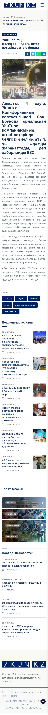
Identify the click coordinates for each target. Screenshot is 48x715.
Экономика (19, 17)
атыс (6, 305)
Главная (6, 17)
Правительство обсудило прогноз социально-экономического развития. (12, 414)
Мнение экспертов (11, 579)
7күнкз (21, 298)
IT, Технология (9, 559)
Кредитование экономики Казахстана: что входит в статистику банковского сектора (15, 368)
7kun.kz (8, 298)
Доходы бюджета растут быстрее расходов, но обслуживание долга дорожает (14, 440)
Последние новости (17, 553)
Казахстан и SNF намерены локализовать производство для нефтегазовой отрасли (15, 342)
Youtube (34, 298)
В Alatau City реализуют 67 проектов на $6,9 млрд (16, 391)
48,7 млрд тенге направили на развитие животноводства (15, 463)
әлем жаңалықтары (25, 305)
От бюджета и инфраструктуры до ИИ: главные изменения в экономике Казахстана (23, 606)
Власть (5, 600)
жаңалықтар (10, 311)
